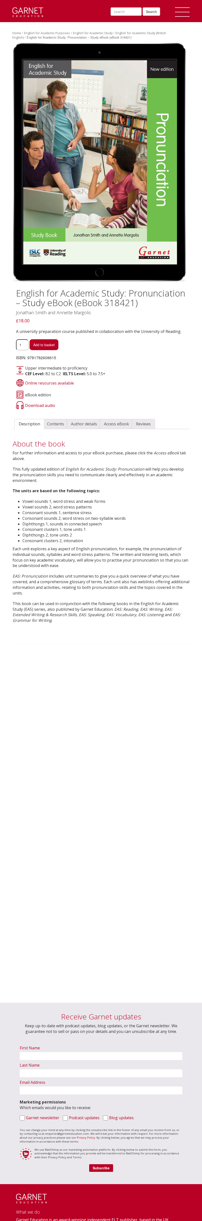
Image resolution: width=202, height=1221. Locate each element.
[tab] (29, 424)
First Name (30, 1048)
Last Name (30, 1065)
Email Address (32, 1082)
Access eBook (116, 424)
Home (16, 33)
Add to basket (44, 344)
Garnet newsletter (42, 1117)
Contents (55, 424)
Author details (84, 424)
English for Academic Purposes (47, 33)
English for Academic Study (93, 33)
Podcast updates (84, 1117)
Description (29, 424)
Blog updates (121, 1117)
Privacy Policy (86, 1137)
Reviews (143, 424)
